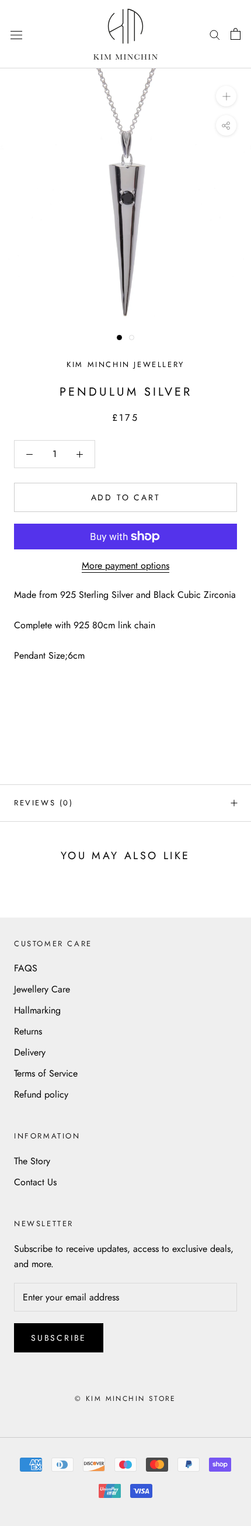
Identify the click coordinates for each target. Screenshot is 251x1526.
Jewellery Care (42, 989)
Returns (28, 1031)
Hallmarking (37, 1010)
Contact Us (35, 1182)
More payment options (125, 565)
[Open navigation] (16, 34)
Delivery (30, 1052)
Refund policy (41, 1094)
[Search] (215, 34)
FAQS (25, 968)
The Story (32, 1161)
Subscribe (58, 1338)
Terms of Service (46, 1073)
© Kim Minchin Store (125, 1398)
